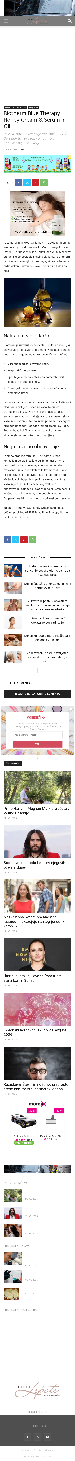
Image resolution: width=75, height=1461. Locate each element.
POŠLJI (38, 744)
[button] (37, 717)
